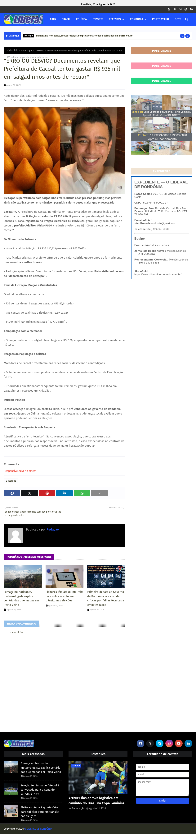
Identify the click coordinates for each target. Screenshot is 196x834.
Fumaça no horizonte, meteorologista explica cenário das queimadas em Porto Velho (84, 35)
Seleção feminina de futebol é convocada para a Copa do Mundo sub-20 (39, 790)
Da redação (78, 808)
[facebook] (169, 9)
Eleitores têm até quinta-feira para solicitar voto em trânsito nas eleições (64, 596)
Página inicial (13, 50)
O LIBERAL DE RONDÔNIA (38, 828)
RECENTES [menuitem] (115, 19)
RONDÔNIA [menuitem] (136, 19)
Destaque (27, 50)
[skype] (191, 9)
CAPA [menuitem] (53, 19)
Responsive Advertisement (20, 471)
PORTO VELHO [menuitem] (160, 19)
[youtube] (179, 743)
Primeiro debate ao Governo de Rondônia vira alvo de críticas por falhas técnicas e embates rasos (105, 598)
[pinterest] (186, 9)
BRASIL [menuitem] (66, 19)
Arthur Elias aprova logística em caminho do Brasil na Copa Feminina (97, 800)
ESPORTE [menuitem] (97, 19)
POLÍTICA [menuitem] (81, 19)
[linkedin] (188, 743)
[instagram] (180, 9)
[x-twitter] (175, 9)
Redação (52, 529)
